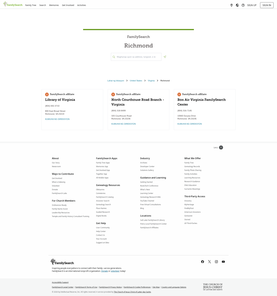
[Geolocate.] (165, 57)
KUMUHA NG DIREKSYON (57, 119)
